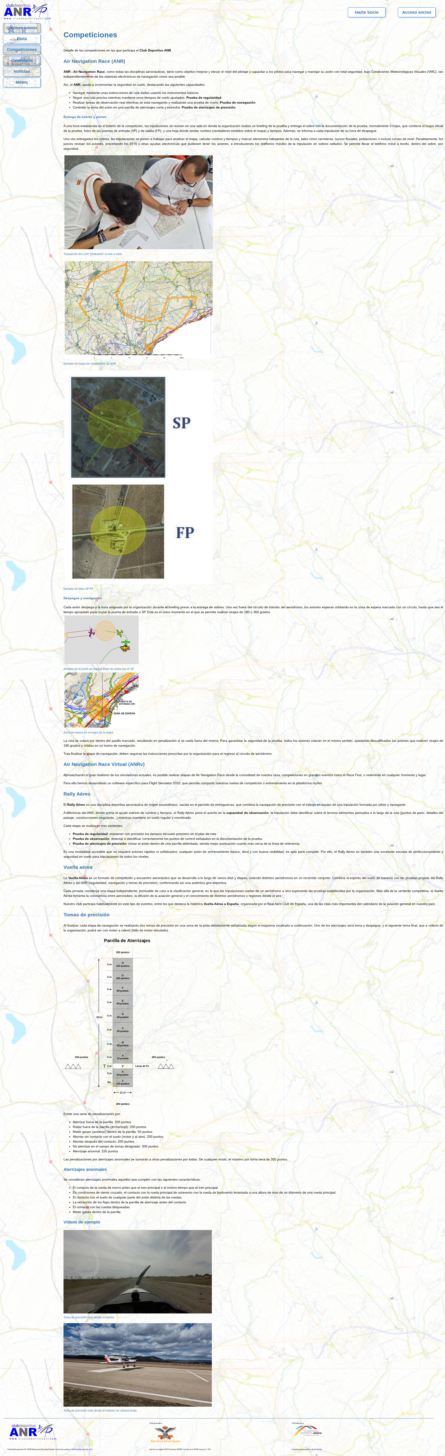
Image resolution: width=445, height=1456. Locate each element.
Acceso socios (416, 12)
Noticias (22, 71)
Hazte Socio (366, 12)
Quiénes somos (21, 27)
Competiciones (22, 49)
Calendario (22, 60)
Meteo (22, 82)
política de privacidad (313, 1449)
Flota (22, 38)
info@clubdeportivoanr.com (81, 1449)
